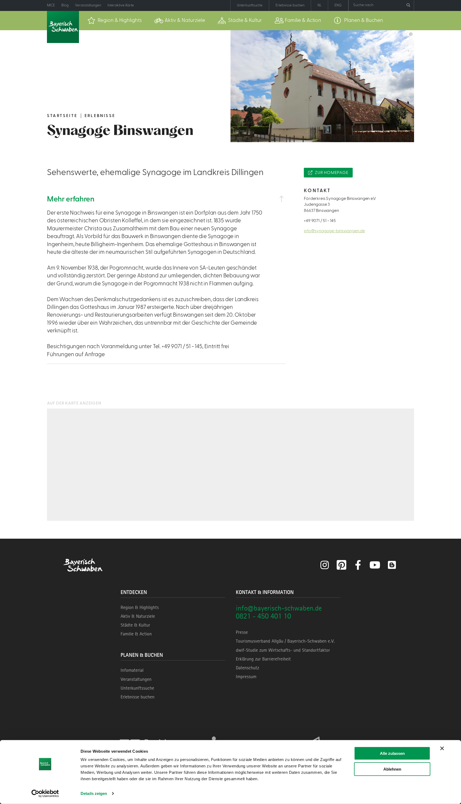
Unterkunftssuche (137, 688)
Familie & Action (136, 633)
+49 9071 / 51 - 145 (320, 221)
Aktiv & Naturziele (138, 616)
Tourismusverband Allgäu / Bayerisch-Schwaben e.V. (285, 641)
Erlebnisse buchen (137, 697)
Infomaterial (132, 670)
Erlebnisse (100, 116)
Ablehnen (392, 769)
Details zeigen (94, 793)
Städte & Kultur (135, 625)
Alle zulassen (392, 753)
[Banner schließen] (442, 748)
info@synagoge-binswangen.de (334, 231)
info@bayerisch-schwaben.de (279, 608)
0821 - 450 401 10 (263, 616)
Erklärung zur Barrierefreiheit (263, 659)
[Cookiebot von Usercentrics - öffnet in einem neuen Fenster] (45, 794)
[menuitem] (114, 20)
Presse (242, 632)
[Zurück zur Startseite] (63, 27)
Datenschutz (247, 667)
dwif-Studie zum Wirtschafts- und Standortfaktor (283, 650)
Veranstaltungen (136, 679)
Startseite (62, 116)
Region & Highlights (140, 607)
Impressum (246, 676)
